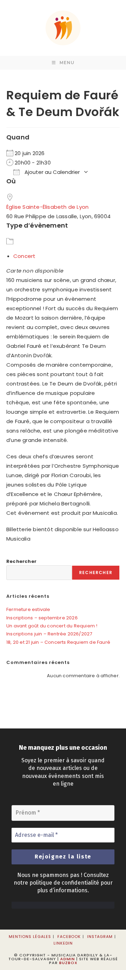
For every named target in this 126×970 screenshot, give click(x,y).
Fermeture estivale (28, 609)
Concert (24, 256)
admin (67, 959)
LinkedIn (63, 943)
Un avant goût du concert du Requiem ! (51, 626)
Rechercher (21, 561)
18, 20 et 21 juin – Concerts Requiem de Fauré (58, 642)
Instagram (100, 936)
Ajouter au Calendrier (51, 172)
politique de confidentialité (64, 882)
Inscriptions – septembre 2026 (42, 617)
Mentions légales (30, 936)
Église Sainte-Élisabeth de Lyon (47, 207)
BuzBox (68, 962)
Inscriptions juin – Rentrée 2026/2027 (49, 634)
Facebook (69, 936)
